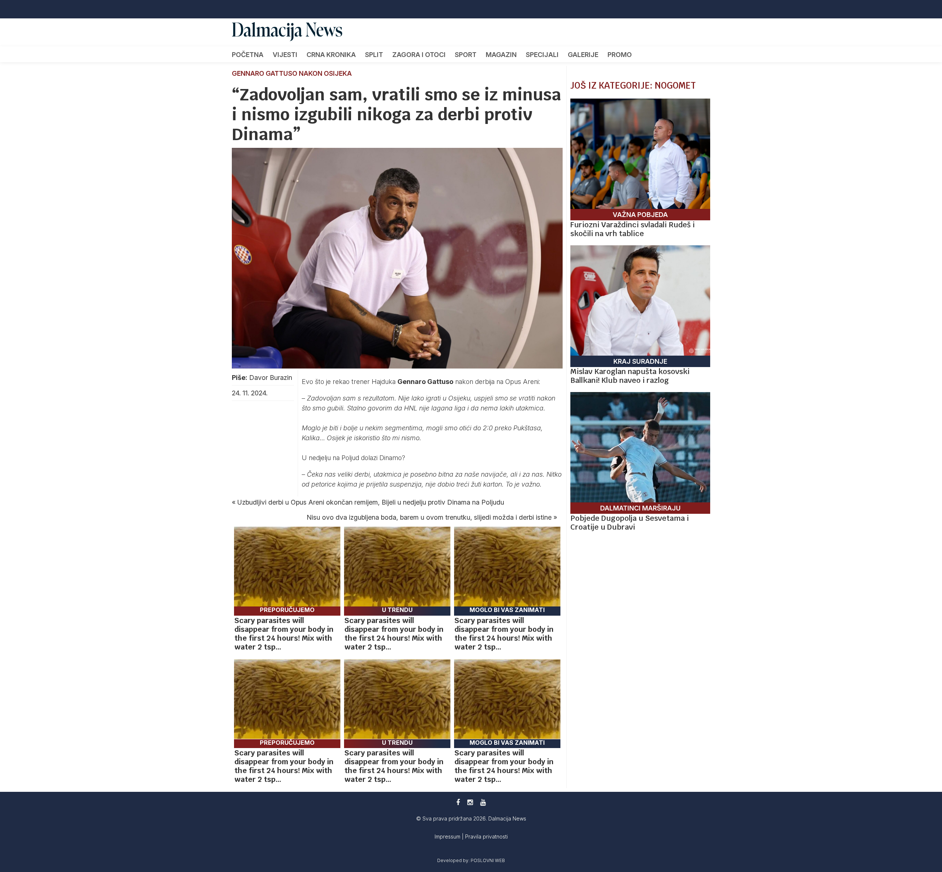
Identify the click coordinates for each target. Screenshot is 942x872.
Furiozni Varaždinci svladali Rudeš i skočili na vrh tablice (632, 229)
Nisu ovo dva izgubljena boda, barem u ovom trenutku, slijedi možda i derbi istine (429, 517)
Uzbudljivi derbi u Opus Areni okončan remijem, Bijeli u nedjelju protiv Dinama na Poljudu (370, 502)
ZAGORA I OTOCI (419, 54)
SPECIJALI (542, 54)
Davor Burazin (270, 377)
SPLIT (374, 54)
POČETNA (247, 54)
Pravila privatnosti (486, 836)
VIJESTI (285, 54)
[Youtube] (483, 802)
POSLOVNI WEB (488, 860)
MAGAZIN (501, 54)
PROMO (620, 54)
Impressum (448, 836)
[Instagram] (470, 802)
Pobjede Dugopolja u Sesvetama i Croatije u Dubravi (629, 522)
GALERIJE (583, 54)
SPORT (466, 54)
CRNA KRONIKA (331, 54)
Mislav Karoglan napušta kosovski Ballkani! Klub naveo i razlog (630, 376)
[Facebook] (458, 802)
